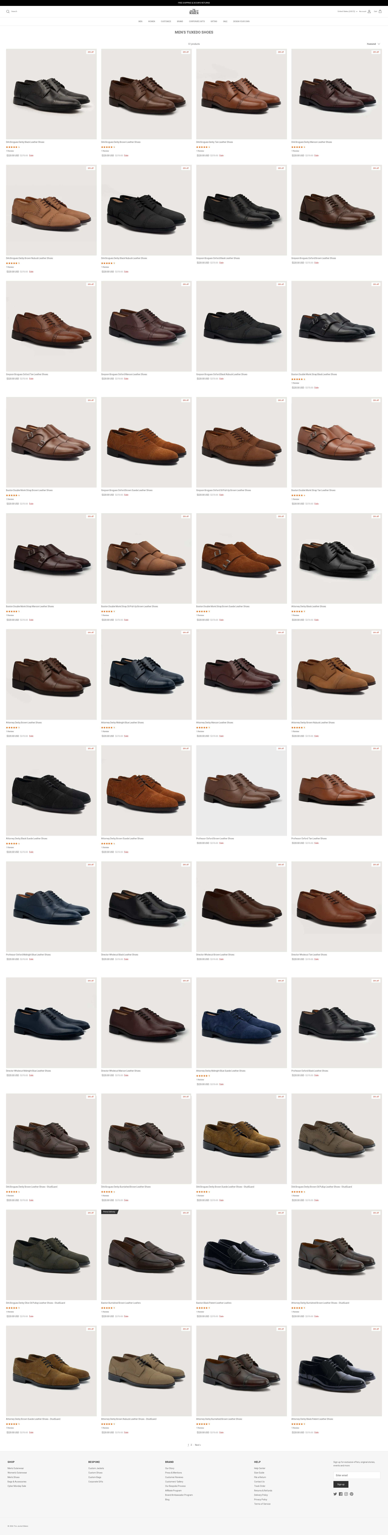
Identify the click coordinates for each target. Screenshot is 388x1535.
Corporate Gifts (95, 1481)
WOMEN (151, 21)
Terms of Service (262, 1504)
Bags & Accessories (17, 1481)
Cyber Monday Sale (17, 1486)
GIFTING (214, 21)
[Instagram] (346, 1494)
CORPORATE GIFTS (197, 21)
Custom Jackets (96, 1468)
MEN (140, 21)
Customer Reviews (174, 1477)
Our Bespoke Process (175, 1486)
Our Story (169, 1468)
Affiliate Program (173, 1490)
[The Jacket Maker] (194, 11)
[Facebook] (340, 1494)
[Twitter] (335, 1494)
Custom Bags (94, 1477)
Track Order (259, 1486)
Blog (167, 1499)
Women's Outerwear (17, 1472)
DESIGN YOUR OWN (241, 21)
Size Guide (259, 1472)
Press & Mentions (173, 1472)
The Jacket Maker (21, 1526)
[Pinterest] (351, 1494)
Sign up (341, 1484)
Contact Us (259, 1481)
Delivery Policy (261, 1495)
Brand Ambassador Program (179, 1495)
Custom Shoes (95, 1472)
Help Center (259, 1468)
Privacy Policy (260, 1499)
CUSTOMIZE (166, 21)
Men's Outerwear (16, 1468)
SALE (225, 21)
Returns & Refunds (263, 1490)
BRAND (180, 21)
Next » (198, 1445)
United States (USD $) (346, 11)
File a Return (260, 1477)
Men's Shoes (14, 1477)
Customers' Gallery (174, 1481)
